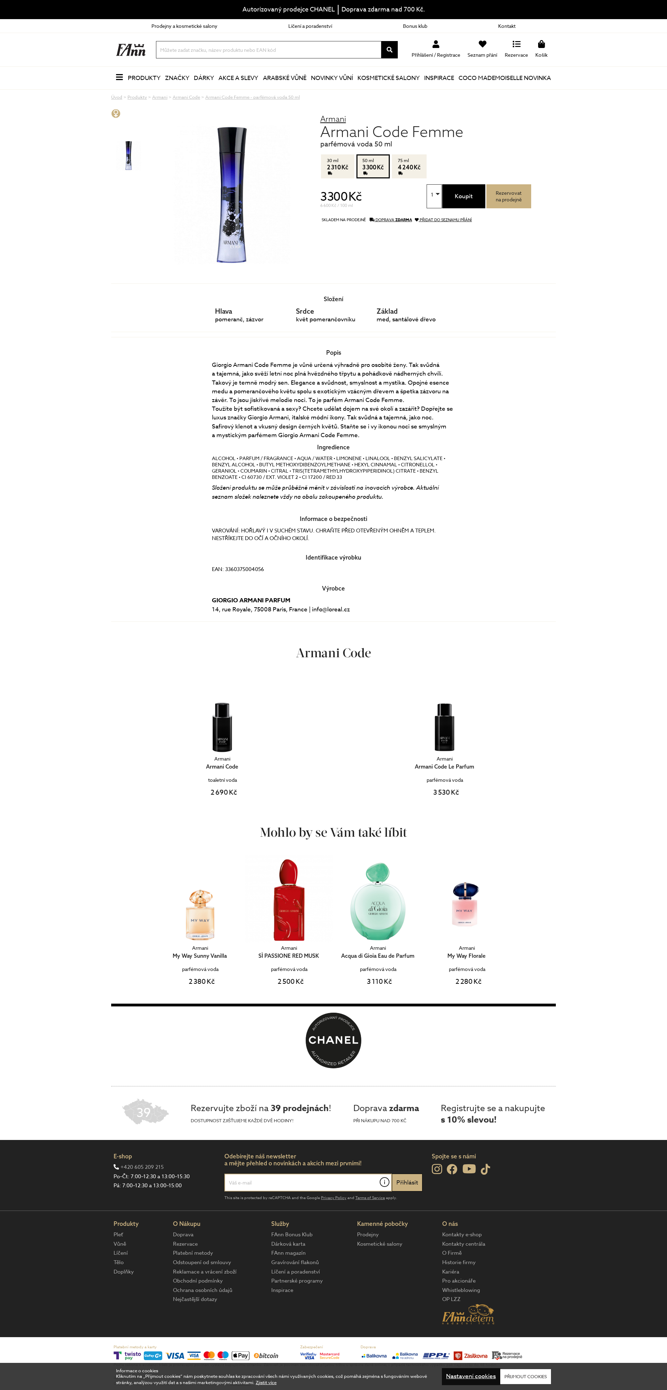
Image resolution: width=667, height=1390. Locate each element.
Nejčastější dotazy (195, 1299)
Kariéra (450, 1272)
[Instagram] (437, 1169)
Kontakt (507, 26)
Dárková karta (288, 1244)
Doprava (183, 1234)
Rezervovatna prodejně (509, 196)
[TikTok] (485, 1169)
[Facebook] (452, 1169)
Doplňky (124, 1272)
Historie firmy (459, 1262)
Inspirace (439, 78)
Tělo (119, 1262)
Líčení (121, 1253)
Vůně (120, 1244)
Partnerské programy (297, 1281)
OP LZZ (451, 1299)
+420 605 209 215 (142, 1167)
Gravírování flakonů (295, 1262)
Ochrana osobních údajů (202, 1290)
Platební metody (193, 1253)
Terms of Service (370, 1198)
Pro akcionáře (459, 1281)
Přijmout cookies (525, 1376)
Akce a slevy (238, 78)
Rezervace (185, 1244)
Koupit (464, 196)
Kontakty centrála (463, 1244)
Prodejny (368, 1234)
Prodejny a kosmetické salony (184, 26)
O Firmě (452, 1253)
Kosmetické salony (388, 78)
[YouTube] (469, 1169)
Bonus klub (415, 26)
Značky (177, 78)
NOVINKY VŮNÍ (332, 78)
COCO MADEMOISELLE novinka (505, 78)
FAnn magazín (288, 1253)
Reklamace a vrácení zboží (205, 1272)
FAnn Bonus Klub (292, 1234)
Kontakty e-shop (462, 1234)
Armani (333, 119)
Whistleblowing (461, 1290)
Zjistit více (266, 1382)
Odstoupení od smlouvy (202, 1262)
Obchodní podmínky (198, 1281)
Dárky (204, 78)
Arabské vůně (284, 78)
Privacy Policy (333, 1198)
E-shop (123, 1156)
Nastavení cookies (471, 1376)
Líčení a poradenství (310, 26)
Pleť (118, 1234)
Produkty (144, 78)
